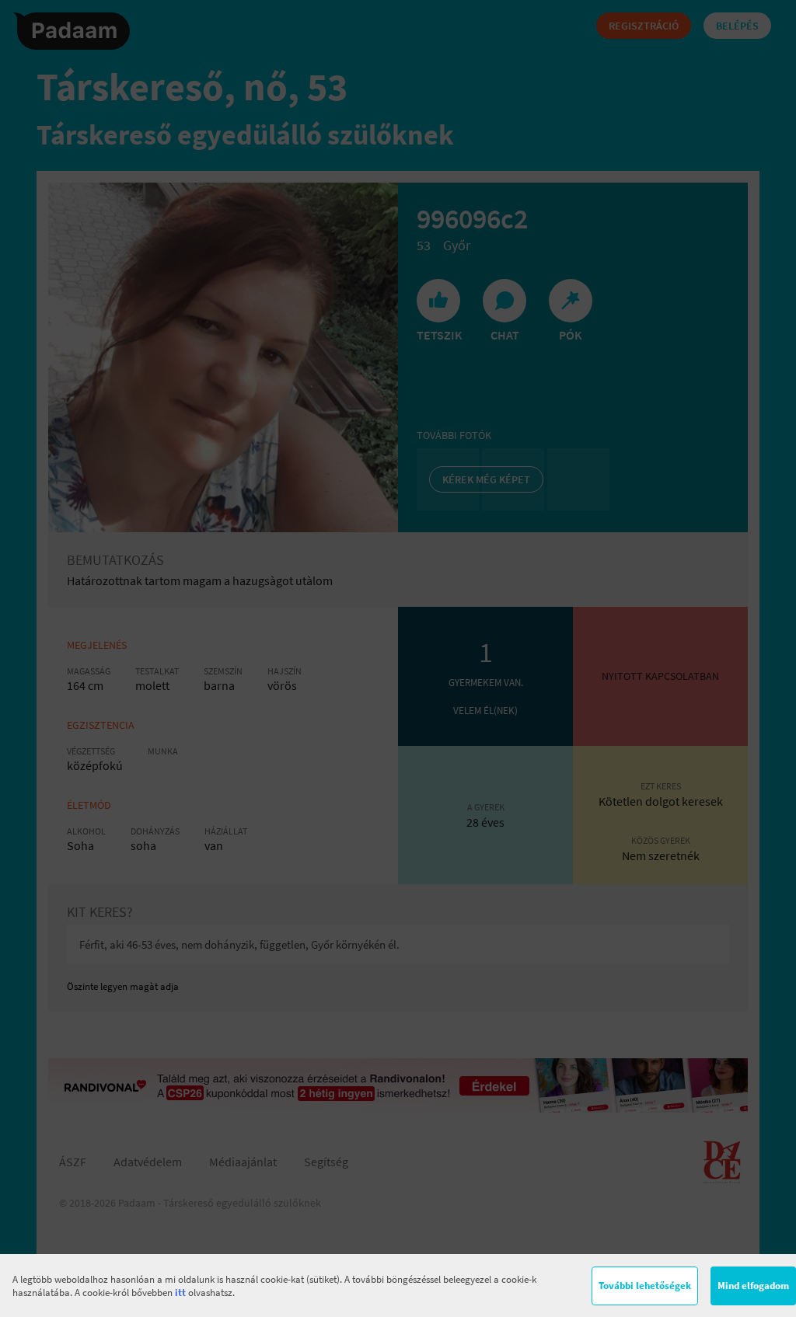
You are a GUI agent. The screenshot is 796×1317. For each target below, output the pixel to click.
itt (180, 1292)
